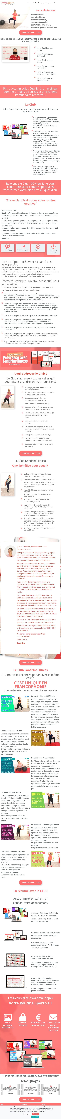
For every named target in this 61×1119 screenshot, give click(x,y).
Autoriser (35, 1116)
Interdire (36, 1114)
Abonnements (30, 2)
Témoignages (41, 2)
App (36, 2)
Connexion (56, 2)
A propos (49, 2)
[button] (2, 1089)
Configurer (27, 1114)
